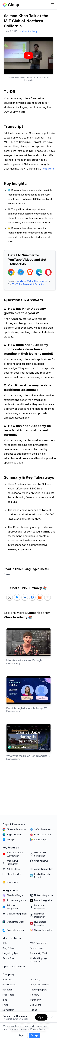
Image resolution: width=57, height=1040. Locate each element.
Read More (48, 168)
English (7, 574)
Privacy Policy (37, 1029)
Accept (34, 1035)
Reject (22, 1035)
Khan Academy (29, 31)
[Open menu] (52, 5)
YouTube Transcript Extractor (28, 284)
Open (41, 1017)
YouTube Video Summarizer (32, 281)
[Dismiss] (51, 1017)
